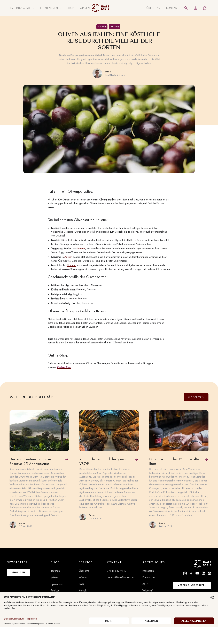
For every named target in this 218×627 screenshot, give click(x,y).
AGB (145, 584)
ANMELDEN (18, 572)
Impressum (148, 571)
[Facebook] (191, 573)
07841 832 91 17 (117, 571)
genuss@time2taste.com (120, 577)
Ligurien (81, 248)
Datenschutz (149, 577)
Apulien (68, 257)
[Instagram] (185, 573)
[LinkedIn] (203, 573)
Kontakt (83, 590)
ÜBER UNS (153, 8)
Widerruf (147, 590)
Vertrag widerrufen (192, 585)
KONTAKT (172, 8)
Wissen (83, 577)
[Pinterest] (209, 573)
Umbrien (71, 265)
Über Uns (84, 571)
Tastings (55, 571)
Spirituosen (57, 584)
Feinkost (55, 590)
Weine (54, 577)
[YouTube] (197, 573)
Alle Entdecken (196, 397)
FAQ (81, 584)
